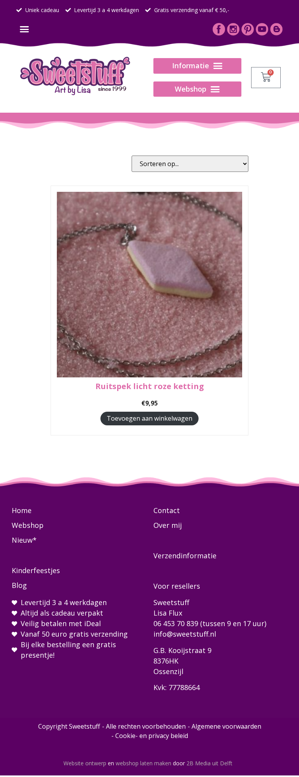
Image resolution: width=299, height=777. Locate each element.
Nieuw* (24, 540)
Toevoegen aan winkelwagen (149, 418)
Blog (19, 585)
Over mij (167, 525)
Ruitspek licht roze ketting (149, 386)
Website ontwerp (84, 763)
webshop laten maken (143, 763)
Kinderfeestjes (36, 570)
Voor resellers (176, 586)
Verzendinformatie (184, 555)
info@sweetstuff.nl (184, 634)
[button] (24, 29)
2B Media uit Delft (209, 763)
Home (22, 510)
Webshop (28, 525)
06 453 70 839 (175, 623)
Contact (166, 510)
